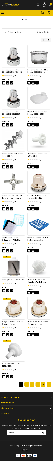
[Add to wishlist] (11, 82)
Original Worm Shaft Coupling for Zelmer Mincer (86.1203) (36, 281)
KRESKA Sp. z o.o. (17, 446)
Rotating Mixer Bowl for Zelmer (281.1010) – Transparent (37, 71)
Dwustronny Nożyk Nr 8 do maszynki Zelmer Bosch (12, 197)
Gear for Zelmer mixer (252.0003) (11, 365)
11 (43, 384)
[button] (2, 5)
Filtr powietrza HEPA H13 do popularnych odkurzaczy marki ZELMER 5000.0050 (38, 239)
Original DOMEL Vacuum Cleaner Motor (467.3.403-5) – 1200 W (37, 323)
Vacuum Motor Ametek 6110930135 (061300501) (12, 71)
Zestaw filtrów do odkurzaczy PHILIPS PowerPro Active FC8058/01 (10, 239)
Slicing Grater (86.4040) (13, 280)
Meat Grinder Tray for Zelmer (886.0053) (37, 113)
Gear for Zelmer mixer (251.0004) (37, 155)
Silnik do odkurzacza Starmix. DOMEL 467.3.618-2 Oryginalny (37, 197)
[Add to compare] (7, 82)
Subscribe (43, 432)
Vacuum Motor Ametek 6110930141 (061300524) (13, 113)
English (25, 450)
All (30, 19)
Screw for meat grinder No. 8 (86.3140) (12, 155)
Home (24, 19)
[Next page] (49, 384)
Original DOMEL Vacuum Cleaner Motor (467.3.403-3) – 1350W (12, 323)
